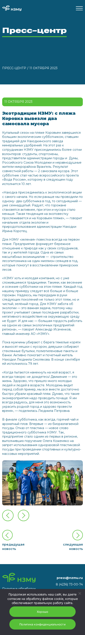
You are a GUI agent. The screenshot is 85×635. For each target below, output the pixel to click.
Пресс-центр (14, 68)
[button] (23, 515)
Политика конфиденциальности (42, 624)
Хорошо (42, 611)
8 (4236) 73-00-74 (69, 584)
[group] (42, 482)
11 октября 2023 (43, 68)
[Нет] (79, 593)
